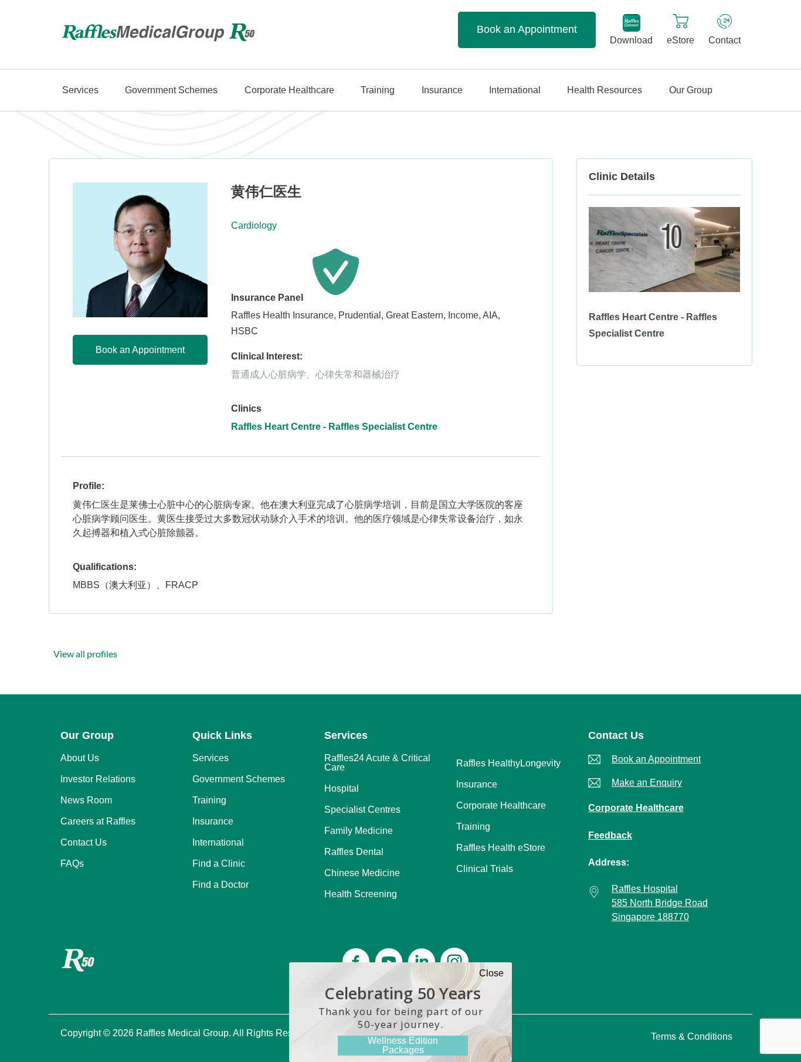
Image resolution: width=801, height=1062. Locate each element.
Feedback (610, 835)
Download (631, 40)
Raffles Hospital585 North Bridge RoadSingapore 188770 (660, 903)
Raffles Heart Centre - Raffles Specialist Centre (334, 427)
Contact (724, 40)
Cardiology (254, 225)
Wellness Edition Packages (403, 1045)
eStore (680, 40)
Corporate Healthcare (636, 808)
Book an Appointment (527, 29)
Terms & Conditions (691, 1036)
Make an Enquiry (647, 783)
